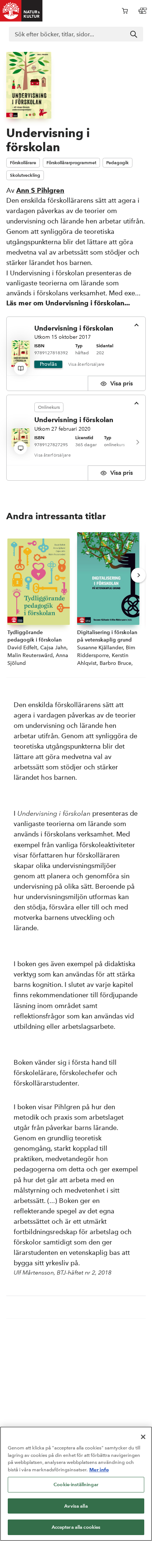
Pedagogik (117, 162)
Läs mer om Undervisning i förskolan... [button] (68, 303)
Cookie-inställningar (76, 1484)
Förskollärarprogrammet (71, 162)
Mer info (99, 1469)
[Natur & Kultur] (21, 10)
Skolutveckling (25, 175)
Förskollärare (23, 162)
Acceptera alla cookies (76, 1527)
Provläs (48, 364)
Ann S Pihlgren (40, 190)
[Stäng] (143, 1437)
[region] (76, 1483)
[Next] (137, 442)
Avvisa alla (75, 1506)
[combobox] (76, 34)
